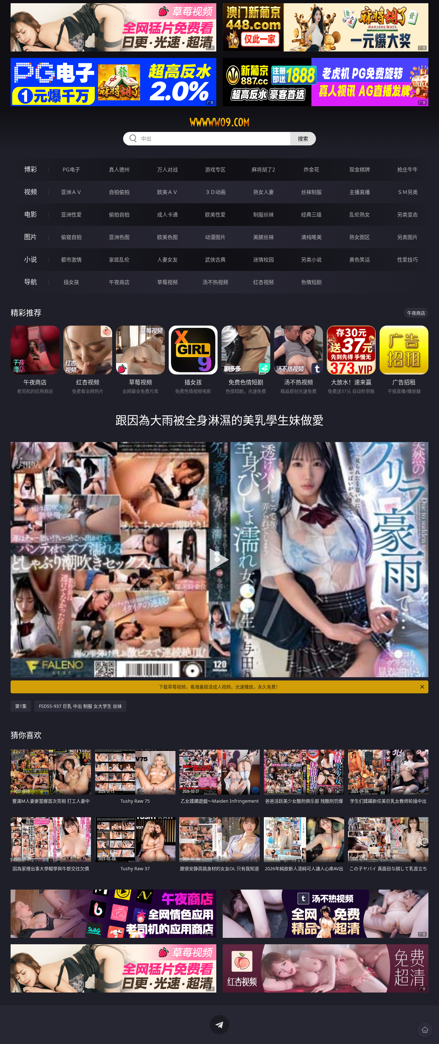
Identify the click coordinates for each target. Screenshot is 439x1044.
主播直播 (359, 192)
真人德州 (119, 169)
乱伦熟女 (359, 214)
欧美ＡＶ (167, 192)
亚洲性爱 (71, 214)
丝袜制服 (311, 192)
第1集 (21, 706)
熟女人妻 (263, 192)
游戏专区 (215, 169)
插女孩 (71, 282)
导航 (30, 282)
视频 (30, 192)
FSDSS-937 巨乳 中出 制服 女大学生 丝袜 (80, 706)
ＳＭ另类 (407, 192)
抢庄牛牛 (407, 169)
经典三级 (311, 214)
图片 (30, 237)
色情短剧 (311, 282)
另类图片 (407, 237)
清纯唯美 (311, 237)
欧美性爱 (215, 214)
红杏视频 (263, 282)
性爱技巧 (407, 259)
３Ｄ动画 (215, 192)
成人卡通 (167, 214)
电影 (30, 214)
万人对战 (167, 169)
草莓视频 (167, 282)
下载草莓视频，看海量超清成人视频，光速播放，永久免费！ (219, 687)
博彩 (30, 169)
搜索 (303, 138)
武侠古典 (215, 259)
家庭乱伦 (119, 259)
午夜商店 (119, 282)
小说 (30, 259)
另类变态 (407, 214)
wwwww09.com (220, 122)
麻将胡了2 (263, 169)
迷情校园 (263, 259)
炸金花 (311, 169)
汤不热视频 (215, 282)
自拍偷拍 (119, 192)
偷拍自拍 (119, 214)
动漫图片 (215, 237)
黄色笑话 (359, 259)
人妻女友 (167, 259)
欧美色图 (167, 237)
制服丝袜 (263, 214)
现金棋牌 (359, 169)
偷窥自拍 (71, 237)
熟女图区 (359, 237)
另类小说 (311, 259)
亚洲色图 (119, 237)
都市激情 (71, 259)
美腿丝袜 (263, 237)
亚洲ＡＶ (71, 192)
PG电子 (71, 169)
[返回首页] (425, 1030)
